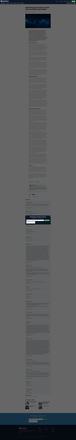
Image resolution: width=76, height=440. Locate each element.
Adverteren (57, 1)
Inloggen (74, 1)
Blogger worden (61, 1)
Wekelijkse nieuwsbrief (41, 218)
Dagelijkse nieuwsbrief (35, 218)
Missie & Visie (65, 1)
